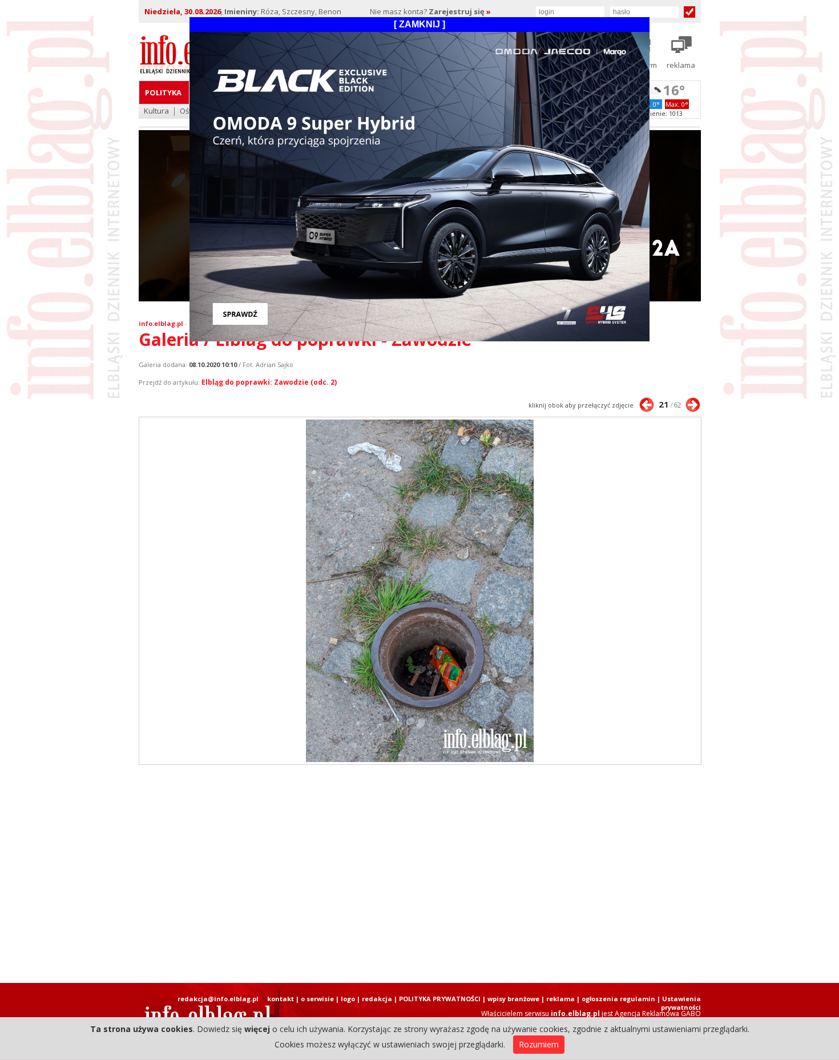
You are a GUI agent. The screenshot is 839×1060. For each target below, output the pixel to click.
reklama (560, 998)
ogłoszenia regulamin (618, 998)
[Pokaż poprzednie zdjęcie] (646, 404)
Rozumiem (539, 1044)
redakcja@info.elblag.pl (218, 998)
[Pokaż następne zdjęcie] (692, 404)
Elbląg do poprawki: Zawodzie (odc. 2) (269, 382)
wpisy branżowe (513, 998)
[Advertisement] (419, 874)
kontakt (280, 998)
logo (348, 998)
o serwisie (317, 998)
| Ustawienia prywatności (679, 1002)
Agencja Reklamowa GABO (658, 1013)
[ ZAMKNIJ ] (419, 24)
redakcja (377, 998)
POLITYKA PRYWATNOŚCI (440, 998)
